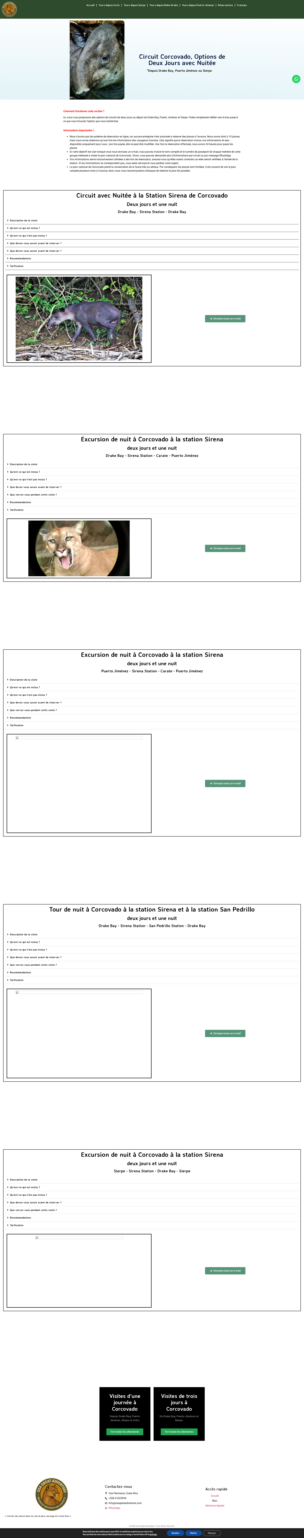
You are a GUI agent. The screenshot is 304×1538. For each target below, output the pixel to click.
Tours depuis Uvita (109, 5)
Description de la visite (23, 220)
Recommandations (20, 258)
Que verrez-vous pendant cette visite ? (33, 494)
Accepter (175, 1533)
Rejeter (193, 1533)
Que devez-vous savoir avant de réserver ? (36, 243)
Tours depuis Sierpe (134, 5)
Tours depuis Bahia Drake (163, 5)
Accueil (90, 5)
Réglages (212, 1533)
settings (153, 1534)
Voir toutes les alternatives (125, 1431)
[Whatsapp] (296, 79)
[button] (152, 220)
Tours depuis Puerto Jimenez (198, 5)
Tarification (16, 266)
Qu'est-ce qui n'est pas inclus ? (28, 235)
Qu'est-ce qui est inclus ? (25, 228)
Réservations (225, 5)
